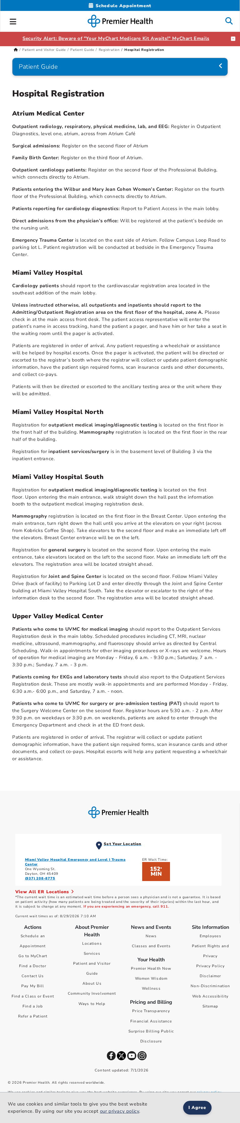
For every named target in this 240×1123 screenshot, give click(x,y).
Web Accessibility (210, 996)
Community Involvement (92, 993)
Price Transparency (151, 1010)
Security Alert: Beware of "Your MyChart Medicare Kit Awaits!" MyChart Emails (115, 38)
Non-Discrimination (210, 985)
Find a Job (32, 1006)
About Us (92, 983)
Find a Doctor (32, 965)
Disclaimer (210, 975)
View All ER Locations (43, 892)
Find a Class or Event (33, 996)
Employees (210, 935)
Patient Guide (82, 49)
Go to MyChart (32, 955)
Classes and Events (151, 945)
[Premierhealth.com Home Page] (16, 49)
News (151, 935)
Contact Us (33, 975)
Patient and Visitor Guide (44, 49)
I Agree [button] (197, 1108)
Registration (109, 49)
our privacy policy (119, 1111)
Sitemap (210, 1006)
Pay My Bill (32, 985)
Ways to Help (91, 1003)
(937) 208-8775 (40, 878)
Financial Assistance (151, 1021)
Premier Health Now (151, 968)
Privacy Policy (210, 965)
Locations (92, 943)
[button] (13, 20)
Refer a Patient (33, 1016)
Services (92, 953)
